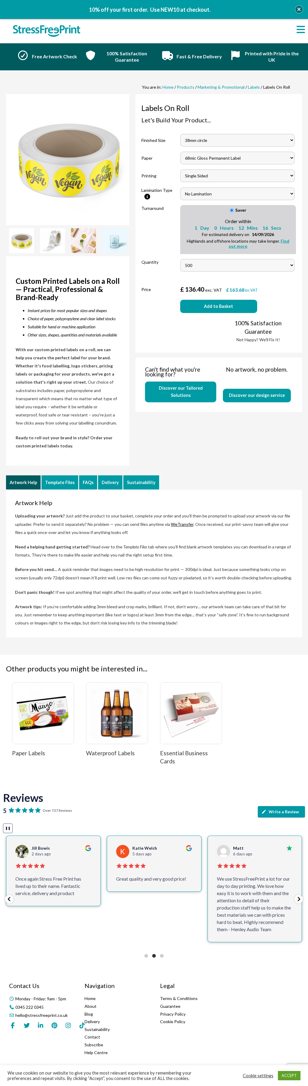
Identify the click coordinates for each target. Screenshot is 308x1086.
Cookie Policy (172, 1021)
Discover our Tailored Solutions (181, 391)
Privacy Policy (173, 1014)
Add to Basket (218, 306)
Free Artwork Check (54, 56)
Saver (240, 210)
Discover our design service (257, 395)
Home (168, 87)
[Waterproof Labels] (117, 713)
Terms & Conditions (179, 998)
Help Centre (96, 1052)
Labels (254, 87)
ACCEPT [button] (289, 1075)
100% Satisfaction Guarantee (126, 57)
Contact (92, 1036)
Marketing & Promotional (221, 87)
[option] (45, 56)
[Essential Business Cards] (191, 713)
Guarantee (170, 1006)
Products (185, 87)
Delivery (110, 482)
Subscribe (94, 1044)
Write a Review (284, 811)
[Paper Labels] (43, 713)
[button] (9, 899)
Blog (89, 1014)
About (91, 1006)
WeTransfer (182, 524)
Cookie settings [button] (258, 1075)
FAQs (88, 482)
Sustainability (141, 482)
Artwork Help (23, 482)
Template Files (60, 482)
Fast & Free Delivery (199, 56)
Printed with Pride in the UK (272, 57)
